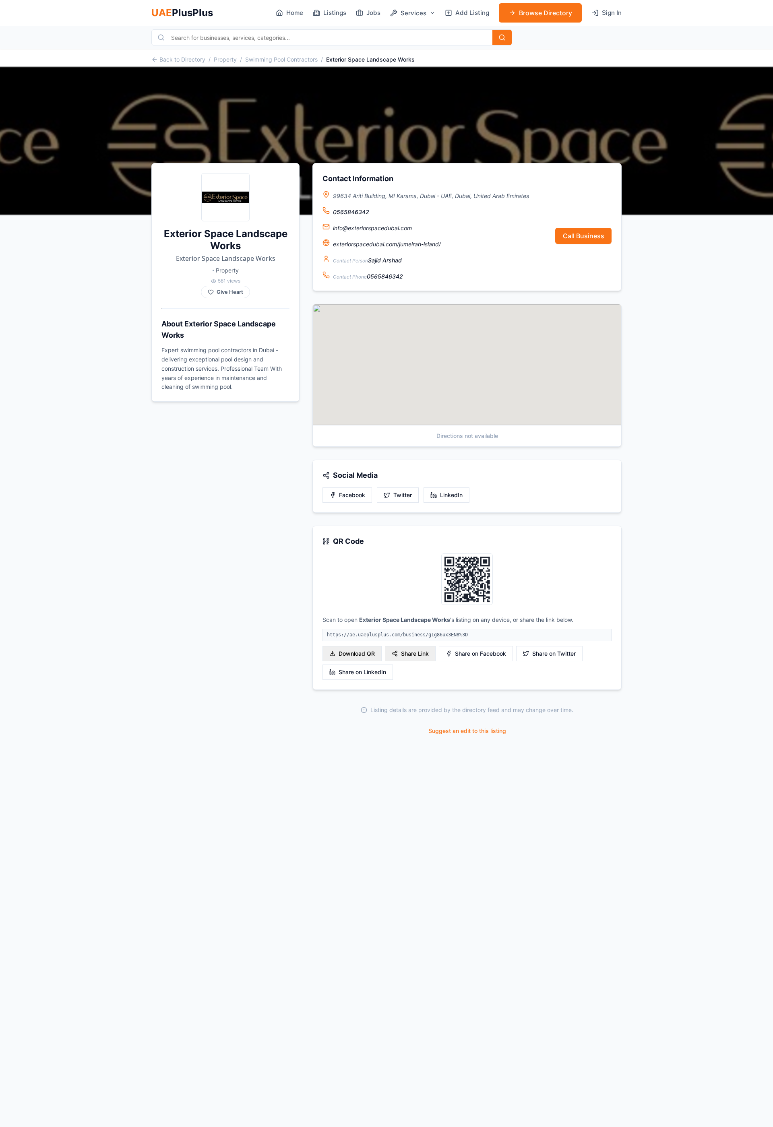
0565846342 (351, 211)
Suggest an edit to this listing (467, 730)
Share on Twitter (554, 653)
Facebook (352, 494)
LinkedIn (451, 494)
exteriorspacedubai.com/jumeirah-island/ (387, 244)
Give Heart (230, 292)
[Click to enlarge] (467, 579)
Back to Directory (182, 59)
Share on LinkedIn (362, 672)
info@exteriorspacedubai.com (372, 228)
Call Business (583, 236)
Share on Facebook (480, 653)
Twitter (402, 494)
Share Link (415, 653)
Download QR (357, 653)
